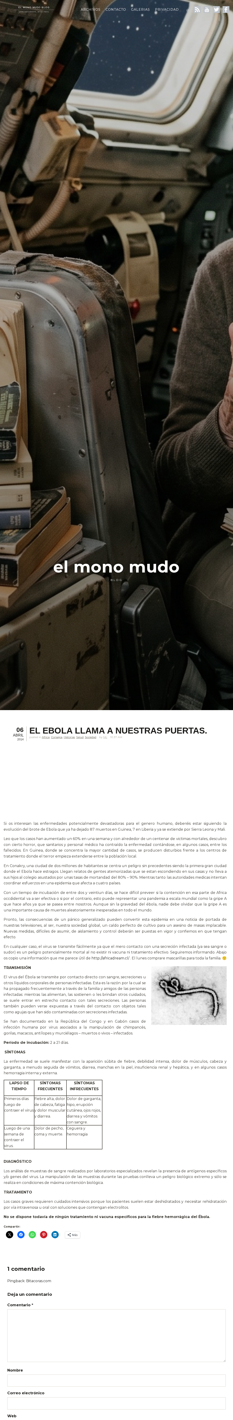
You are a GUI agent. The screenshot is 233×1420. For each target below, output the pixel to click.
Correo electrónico (25, 1393)
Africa (46, 737)
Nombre (15, 1370)
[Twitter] (216, 9)
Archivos (91, 10)
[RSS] (197, 9)
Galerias (140, 10)
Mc (105, 737)
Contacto (116, 10)
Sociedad (90, 737)
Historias (69, 737)
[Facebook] (226, 9)
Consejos (56, 737)
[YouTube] (206, 9)
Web (11, 1416)
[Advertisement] (115, 787)
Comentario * (20, 1305)
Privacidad (167, 10)
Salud (80, 737)
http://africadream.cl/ (110, 958)
